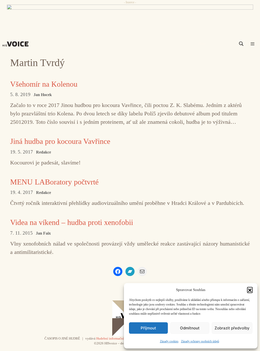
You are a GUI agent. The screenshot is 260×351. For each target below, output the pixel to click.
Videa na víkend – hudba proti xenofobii (71, 222)
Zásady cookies (169, 341)
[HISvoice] (17, 44)
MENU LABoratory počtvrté (54, 182)
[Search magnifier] (241, 43)
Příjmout (148, 328)
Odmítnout (190, 328)
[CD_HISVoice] (130, 16)
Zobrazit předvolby (232, 328)
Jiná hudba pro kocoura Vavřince (60, 141)
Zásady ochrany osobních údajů (200, 341)
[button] (249, 289)
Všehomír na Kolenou (43, 84)
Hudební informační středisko (116, 338)
